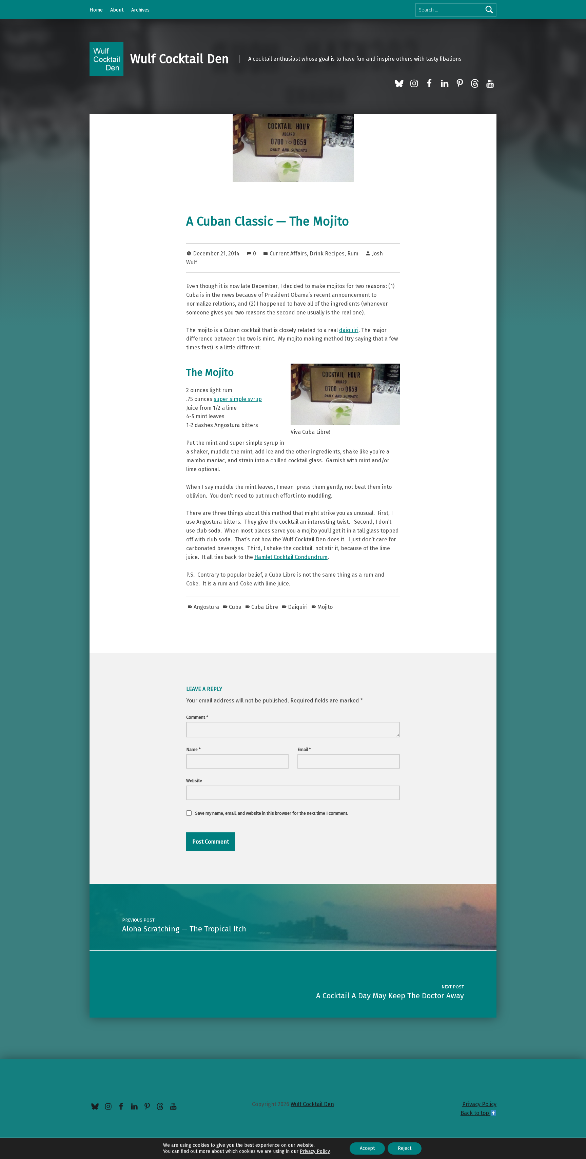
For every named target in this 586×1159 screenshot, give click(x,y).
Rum (352, 253)
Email (304, 749)
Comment (197, 717)
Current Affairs (288, 253)
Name (193, 749)
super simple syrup (238, 399)
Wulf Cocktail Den (179, 59)
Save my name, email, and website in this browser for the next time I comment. (271, 813)
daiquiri (348, 330)
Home (96, 10)
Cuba (235, 607)
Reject (404, 1148)
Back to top (475, 1113)
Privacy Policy (479, 1104)
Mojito (325, 607)
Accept (367, 1148)
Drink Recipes (327, 253)
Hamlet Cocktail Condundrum (291, 557)
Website (194, 780)
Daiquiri (298, 607)
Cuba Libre (264, 607)
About (117, 10)
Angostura (206, 607)
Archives (140, 10)
